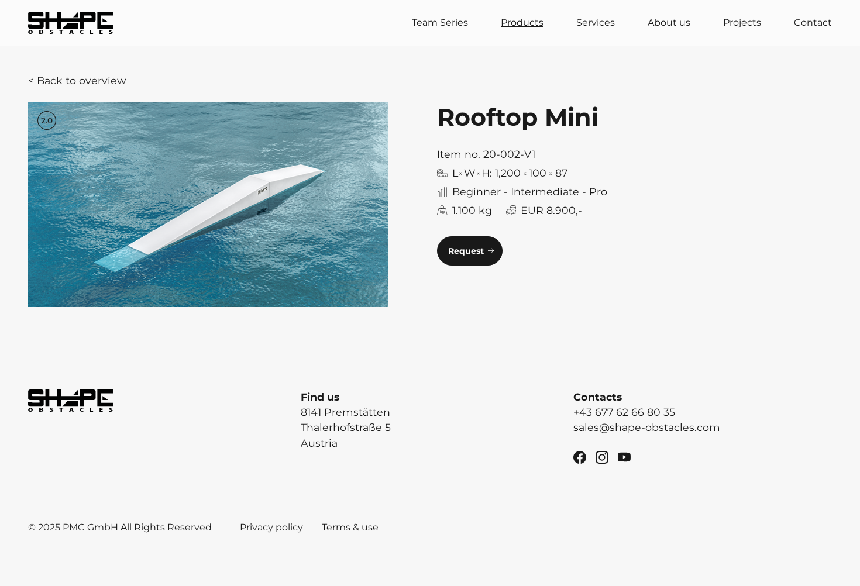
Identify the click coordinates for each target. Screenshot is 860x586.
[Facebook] (579, 456)
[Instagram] (602, 456)
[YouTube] (624, 456)
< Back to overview (77, 80)
